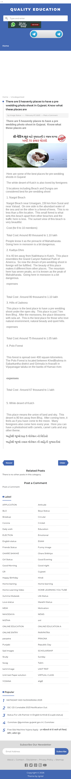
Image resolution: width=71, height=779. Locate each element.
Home (5, 46)
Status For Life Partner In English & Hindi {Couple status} (35, 715)
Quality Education (35, 9)
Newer (9, 463)
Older (62, 463)
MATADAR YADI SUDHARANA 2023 (24, 700)
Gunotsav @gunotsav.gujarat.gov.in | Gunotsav (31, 722)
